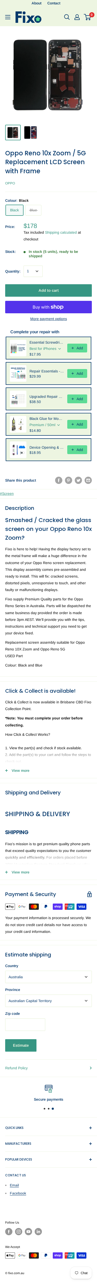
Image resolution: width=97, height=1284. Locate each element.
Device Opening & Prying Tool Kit (46, 447)
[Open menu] (7, 17)
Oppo (10, 183)
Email (14, 1185)
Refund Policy (16, 1068)
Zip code (12, 1013)
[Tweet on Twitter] (78, 480)
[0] (87, 17)
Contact (53, 3)
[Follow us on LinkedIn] (38, 1231)
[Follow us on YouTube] (28, 1231)
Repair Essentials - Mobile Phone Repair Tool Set (46, 371)
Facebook (18, 1193)
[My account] (77, 17)
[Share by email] (88, 480)
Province (12, 990)
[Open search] (67, 17)
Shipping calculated (61, 232)
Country (11, 966)
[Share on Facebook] (58, 480)
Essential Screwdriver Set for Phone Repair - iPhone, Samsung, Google (46, 342)
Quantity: (12, 271)
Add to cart (49, 290)
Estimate (21, 1045)
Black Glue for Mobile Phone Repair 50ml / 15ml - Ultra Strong (46, 419)
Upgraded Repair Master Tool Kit (46, 396)
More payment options (48, 319)
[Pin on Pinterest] (68, 480)
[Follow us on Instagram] (18, 1231)
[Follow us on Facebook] (8, 1231)
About (36, 3)
